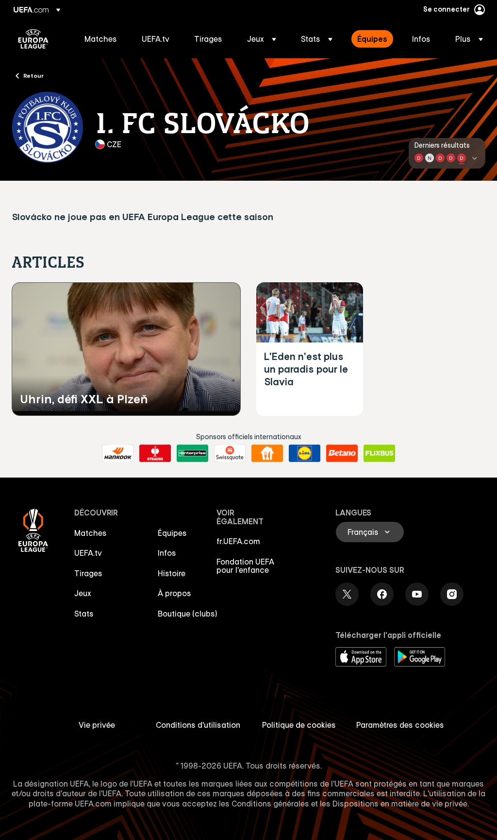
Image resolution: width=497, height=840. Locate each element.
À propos (174, 593)
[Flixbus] (379, 453)
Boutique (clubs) (187, 613)
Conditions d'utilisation (198, 724)
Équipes (172, 533)
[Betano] (342, 453)
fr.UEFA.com (238, 541)
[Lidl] (304, 453)
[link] (100, 39)
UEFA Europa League (33, 39)
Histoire (171, 573)
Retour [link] (33, 75)
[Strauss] (155, 453)
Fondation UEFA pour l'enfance (245, 566)
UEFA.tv (88, 553)
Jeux (82, 593)
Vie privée (97, 724)
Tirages (88, 573)
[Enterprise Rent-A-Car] (192, 453)
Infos (167, 553)
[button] (261, 39)
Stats (84, 613)
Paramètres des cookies (400, 724)
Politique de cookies (299, 724)
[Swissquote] (230, 453)
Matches (90, 533)
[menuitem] (101, 39)
